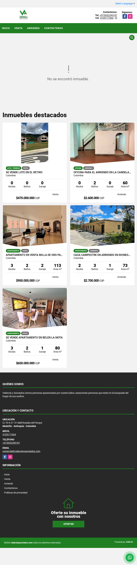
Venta (18, 28)
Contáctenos (53, 28)
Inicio (6, 28)
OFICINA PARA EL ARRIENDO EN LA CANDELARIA (102, 172)
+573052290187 (108, 15)
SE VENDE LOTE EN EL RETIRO (24, 172)
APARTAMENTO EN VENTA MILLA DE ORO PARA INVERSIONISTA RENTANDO (34, 255)
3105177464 (106, 18)
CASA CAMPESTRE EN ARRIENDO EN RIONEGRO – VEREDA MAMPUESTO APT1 (102, 255)
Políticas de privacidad (15, 492)
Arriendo (33, 28)
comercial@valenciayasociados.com (21, 451)
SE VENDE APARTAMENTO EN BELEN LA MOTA (34, 337)
